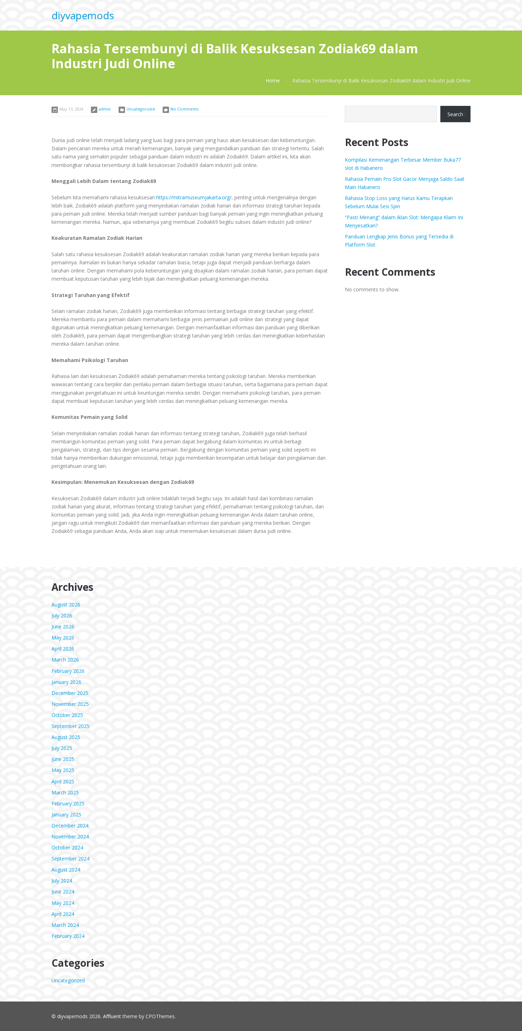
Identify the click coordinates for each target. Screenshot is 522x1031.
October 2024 (67, 847)
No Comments (184, 109)
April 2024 (62, 914)
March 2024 (65, 925)
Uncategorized (140, 109)
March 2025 (65, 792)
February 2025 (68, 803)
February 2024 (68, 936)
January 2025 (66, 814)
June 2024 (62, 891)
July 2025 (61, 748)
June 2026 (62, 626)
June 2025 (62, 759)
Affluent (112, 1016)
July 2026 (61, 615)
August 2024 (65, 869)
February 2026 (68, 671)
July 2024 (61, 880)
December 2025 (69, 693)
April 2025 (62, 781)
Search (455, 114)
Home (273, 80)
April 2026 (62, 648)
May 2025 (62, 770)
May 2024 (62, 903)
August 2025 (65, 737)
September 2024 (70, 858)
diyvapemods (82, 15)
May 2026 (62, 637)
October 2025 (67, 715)
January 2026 (66, 682)
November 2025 (70, 704)
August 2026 (65, 604)
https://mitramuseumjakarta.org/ (194, 197)
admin (105, 109)
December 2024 (69, 825)
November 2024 (70, 836)
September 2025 (70, 726)
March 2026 (65, 659)
